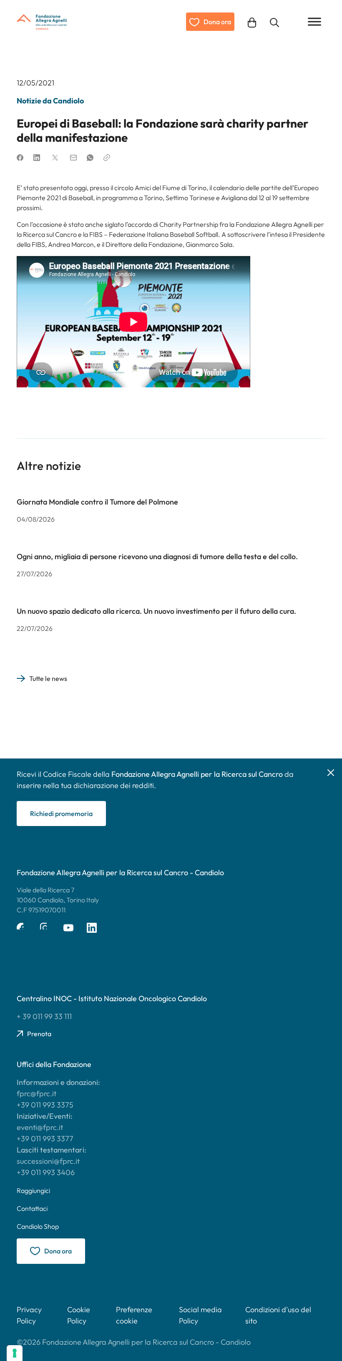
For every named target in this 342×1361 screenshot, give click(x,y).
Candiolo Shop (38, 1226)
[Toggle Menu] (314, 21)
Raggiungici (33, 1190)
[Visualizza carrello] (252, 21)
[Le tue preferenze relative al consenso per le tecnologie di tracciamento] (15, 1353)
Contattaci (32, 1208)
